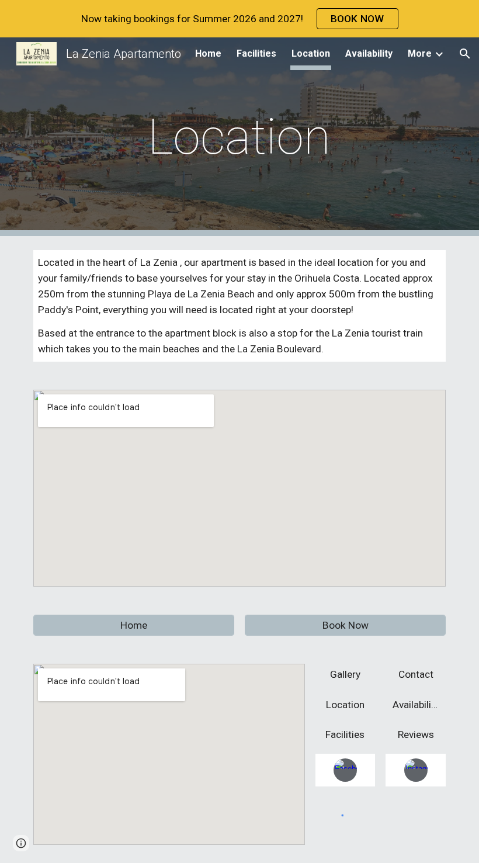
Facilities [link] (256, 53)
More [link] (420, 53)
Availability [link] (369, 53)
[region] (239, 18)
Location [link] (310, 53)
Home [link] (208, 53)
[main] (240, 137)
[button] (465, 54)
